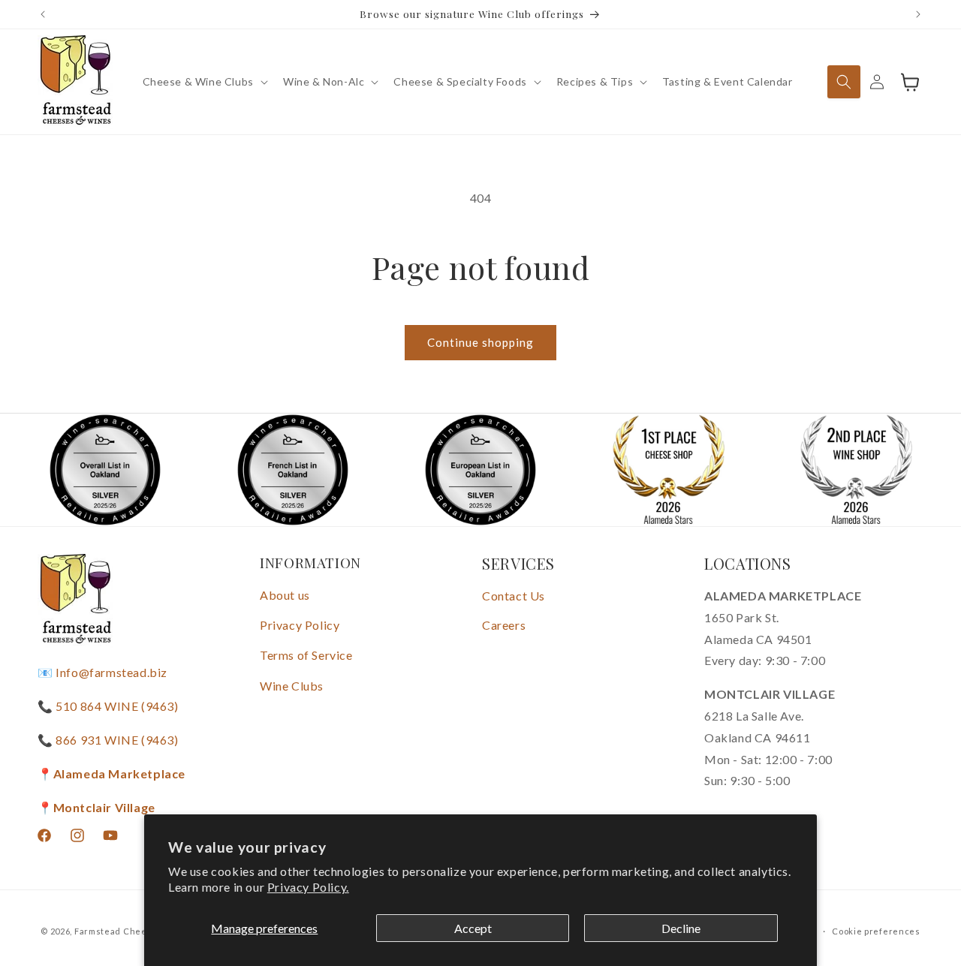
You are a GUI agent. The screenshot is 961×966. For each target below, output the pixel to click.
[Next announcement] (918, 14)
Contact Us (513, 595)
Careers (504, 625)
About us (285, 595)
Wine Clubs (292, 686)
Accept (473, 928)
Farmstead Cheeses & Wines (138, 931)
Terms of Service (306, 655)
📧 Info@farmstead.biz (102, 673)
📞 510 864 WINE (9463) (108, 706)
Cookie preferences (876, 930)
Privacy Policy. (308, 887)
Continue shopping (480, 342)
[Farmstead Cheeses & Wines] (75, 81)
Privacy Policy (299, 625)
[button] (204, 82)
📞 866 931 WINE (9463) (108, 740)
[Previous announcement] (42, 14)
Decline (680, 928)
